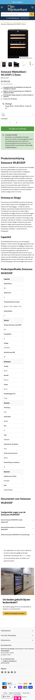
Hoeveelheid (4, 118)
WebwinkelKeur (17, 695)
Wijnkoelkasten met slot (19, 22)
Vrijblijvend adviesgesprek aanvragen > (14, 613)
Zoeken (5, 693)
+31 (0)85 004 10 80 (8, 659)
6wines (24, 555)
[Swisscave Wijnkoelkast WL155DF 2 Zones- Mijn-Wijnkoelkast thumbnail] (4, 64)
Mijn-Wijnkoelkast (6, 22)
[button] (7, 696)
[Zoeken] (31, 14)
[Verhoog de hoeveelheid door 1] (16, 122)
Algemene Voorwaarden (15, 693)
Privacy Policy (26, 693)
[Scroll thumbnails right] (32, 64)
